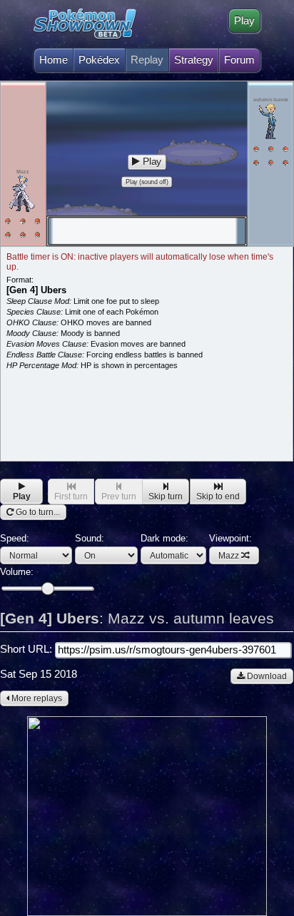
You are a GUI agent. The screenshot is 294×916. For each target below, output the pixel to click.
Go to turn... (37, 512)
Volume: (17, 571)
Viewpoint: (230, 547)
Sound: (89, 538)
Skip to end (218, 497)
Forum (239, 60)
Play (244, 20)
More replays (35, 698)
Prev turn (118, 497)
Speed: (14, 538)
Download (266, 676)
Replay (147, 60)
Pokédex (99, 60)
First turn (71, 497)
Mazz (228, 556)
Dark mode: (164, 538)
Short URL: (27, 649)
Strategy (193, 60)
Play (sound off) (147, 181)
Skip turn (165, 497)
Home (53, 60)
